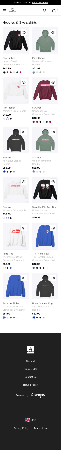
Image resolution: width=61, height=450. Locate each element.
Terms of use (40, 428)
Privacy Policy (21, 428)
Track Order (30, 369)
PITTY (24, 2)
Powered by (22, 395)
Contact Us (30, 376)
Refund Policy (30, 384)
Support (30, 361)
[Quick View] (23, 32)
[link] (16, 40)
